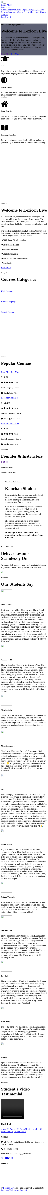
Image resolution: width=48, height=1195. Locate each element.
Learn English (37, 1129)
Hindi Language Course (11, 10)
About (9, 5)
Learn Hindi (25, 1129)
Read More (6, 54)
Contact (4, 14)
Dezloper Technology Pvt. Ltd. (14, 1190)
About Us (5, 1129)
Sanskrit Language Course (35, 12)
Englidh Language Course (33, 10)
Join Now (5, 17)
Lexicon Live (9, 1188)
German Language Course (12, 12)
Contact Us (14, 1129)
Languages (5, 7)
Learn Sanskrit (7, 1131)
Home (3, 5)
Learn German (20, 1131)
